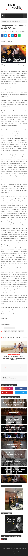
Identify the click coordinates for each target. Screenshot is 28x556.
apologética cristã (16, 21)
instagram (8, 388)
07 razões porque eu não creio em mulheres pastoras (14, 411)
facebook (21, 388)
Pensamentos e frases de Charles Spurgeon (14, 462)
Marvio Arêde (14, 551)
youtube (8, 392)
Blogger (14, 553)
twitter (22, 392)
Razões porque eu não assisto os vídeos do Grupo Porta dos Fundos (14, 470)
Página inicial (6, 21)
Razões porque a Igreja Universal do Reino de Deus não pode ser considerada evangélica (14, 420)
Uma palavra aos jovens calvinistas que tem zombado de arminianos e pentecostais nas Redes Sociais (14, 404)
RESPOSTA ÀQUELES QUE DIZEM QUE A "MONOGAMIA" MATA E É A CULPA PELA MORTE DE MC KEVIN (14, 358)
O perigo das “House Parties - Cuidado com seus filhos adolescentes (14, 428)
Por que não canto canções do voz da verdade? (14, 478)
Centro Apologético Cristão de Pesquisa (15, 184)
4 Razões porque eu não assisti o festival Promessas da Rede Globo (14, 436)
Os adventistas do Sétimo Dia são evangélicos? (14, 445)
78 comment (22, 31)
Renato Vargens (20, 548)
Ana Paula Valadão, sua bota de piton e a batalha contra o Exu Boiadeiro (14, 453)
